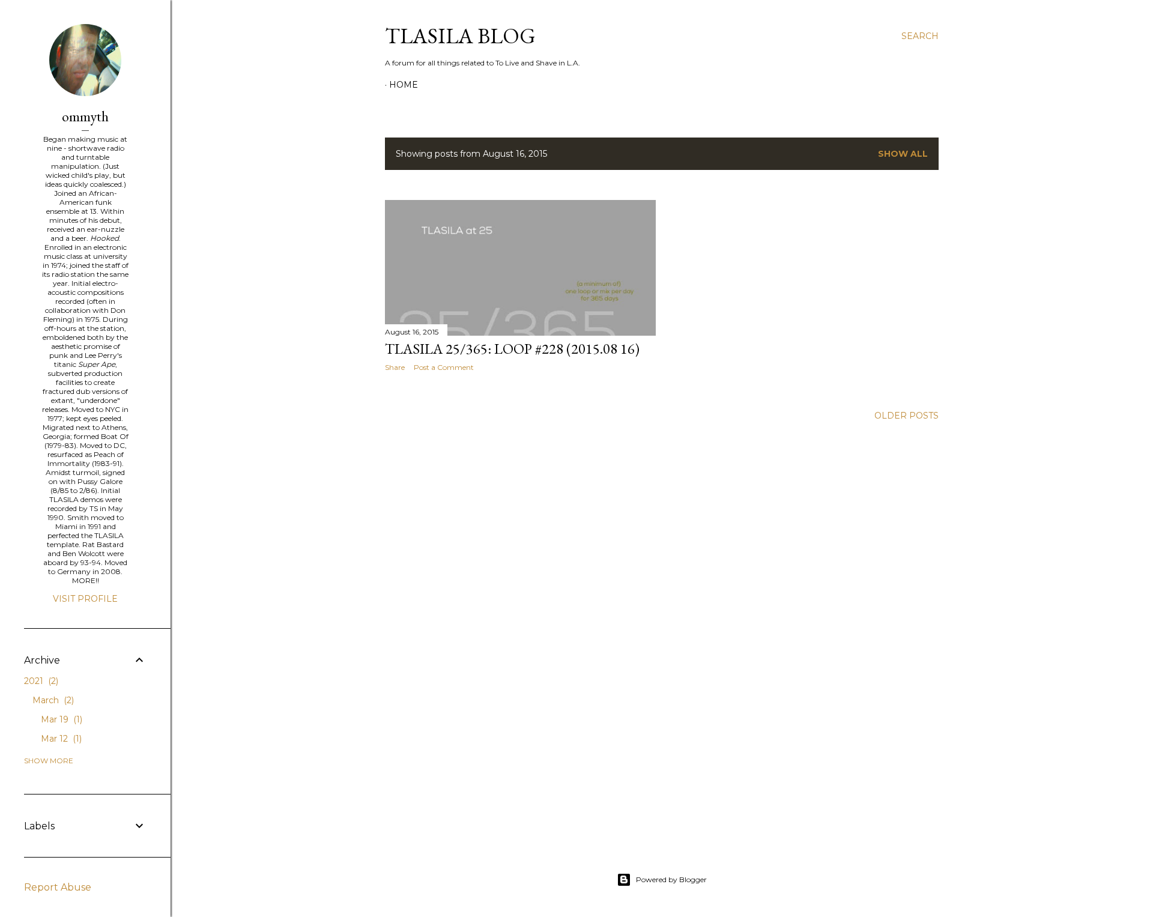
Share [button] (395, 367)
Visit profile (85, 598)
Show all (903, 153)
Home (403, 84)
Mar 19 (60, 719)
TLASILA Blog (460, 36)
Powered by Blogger (671, 879)
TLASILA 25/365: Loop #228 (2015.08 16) (512, 348)
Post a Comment (444, 367)
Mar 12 (60, 738)
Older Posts (906, 415)
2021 (40, 681)
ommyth (85, 116)
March (51, 700)
